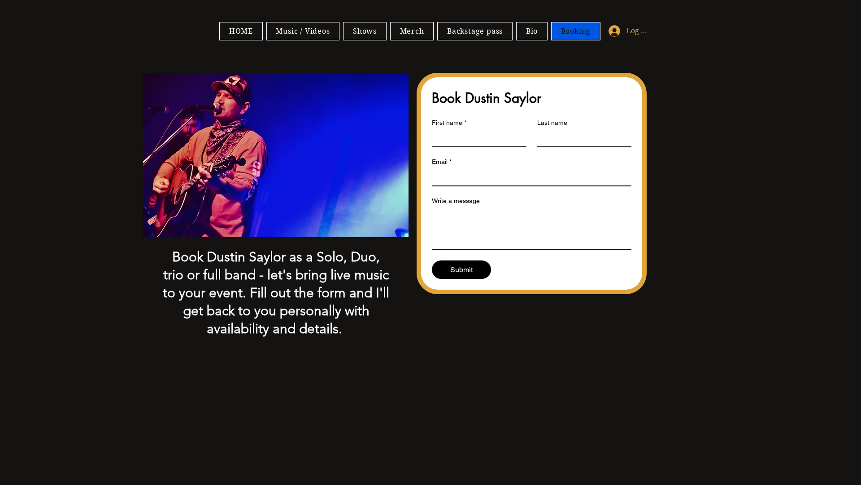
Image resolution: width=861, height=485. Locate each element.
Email (442, 161)
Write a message (456, 200)
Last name (552, 122)
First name (449, 122)
